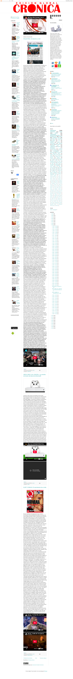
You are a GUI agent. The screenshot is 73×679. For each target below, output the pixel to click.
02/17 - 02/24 (54, 304)
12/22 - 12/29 (54, 227)
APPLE (60, 136)
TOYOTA (51, 167)
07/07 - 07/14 (54, 264)
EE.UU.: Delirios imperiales (18, 210)
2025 (52, 215)
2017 (52, 317)
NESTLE (51, 194)
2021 (52, 221)
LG (59, 141)
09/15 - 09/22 (54, 249)
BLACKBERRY (56, 151)
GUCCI (60, 175)
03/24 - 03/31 (54, 296)
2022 (52, 220)
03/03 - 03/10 (54, 301)
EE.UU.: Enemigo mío (55, 99)
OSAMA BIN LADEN (57, 195)
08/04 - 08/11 (54, 258)
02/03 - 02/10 (54, 307)
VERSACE (60, 181)
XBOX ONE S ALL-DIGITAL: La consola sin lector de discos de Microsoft (34, 375)
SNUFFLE (51, 202)
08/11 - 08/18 (54, 257)
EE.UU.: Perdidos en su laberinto (18, 235)
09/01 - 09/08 (54, 252)
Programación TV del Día (56, 68)
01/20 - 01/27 (54, 310)
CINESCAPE (52, 138)
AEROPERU (60, 182)
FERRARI (52, 142)
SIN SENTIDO (53, 98)
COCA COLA (56, 185)
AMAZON (56, 164)
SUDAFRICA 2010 (53, 174)
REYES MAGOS (59, 152)
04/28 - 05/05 (54, 280)
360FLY (52, 182)
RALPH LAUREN (58, 173)
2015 (52, 320)
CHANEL (59, 184)
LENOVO (51, 177)
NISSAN (51, 173)
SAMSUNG (52, 131)
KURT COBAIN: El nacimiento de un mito (34, 487)
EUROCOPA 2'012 (54, 145)
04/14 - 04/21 (54, 283)
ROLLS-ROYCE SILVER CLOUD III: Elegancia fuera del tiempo (56, 88)
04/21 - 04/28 (54, 281)
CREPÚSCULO (54, 117)
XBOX (28, 484)
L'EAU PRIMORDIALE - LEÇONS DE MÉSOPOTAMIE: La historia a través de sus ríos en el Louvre (56, 105)
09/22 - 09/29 (54, 247)
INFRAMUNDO (54, 109)
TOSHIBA (60, 202)
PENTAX (59, 196)
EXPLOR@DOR (54, 91)
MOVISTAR (51, 193)
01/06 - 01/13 (54, 313)
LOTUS (54, 192)
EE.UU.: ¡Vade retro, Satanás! (18, 223)
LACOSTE (52, 165)
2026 (52, 213)
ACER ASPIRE (59, 162)
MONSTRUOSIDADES (55, 135)
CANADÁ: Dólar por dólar (18, 23)
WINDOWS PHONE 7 (53, 204)
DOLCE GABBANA (53, 172)
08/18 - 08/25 (54, 255)
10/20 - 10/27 (54, 241)
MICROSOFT (52, 147)
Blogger (45, 671)
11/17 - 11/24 (54, 235)
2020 (52, 223)
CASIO (59, 171)
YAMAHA (57, 205)
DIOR (59, 166)
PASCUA (51, 157)
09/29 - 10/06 (54, 246)
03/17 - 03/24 (54, 298)
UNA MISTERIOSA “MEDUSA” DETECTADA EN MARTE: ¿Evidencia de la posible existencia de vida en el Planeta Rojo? (56, 112)
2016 (52, 318)
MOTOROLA (58, 144)
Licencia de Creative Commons (38, 664)
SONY (60, 131)
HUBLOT (60, 167)
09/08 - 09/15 (54, 250)
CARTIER (55, 184)
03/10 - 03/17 (54, 299)
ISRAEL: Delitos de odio (18, 84)
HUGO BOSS (58, 163)
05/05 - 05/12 (54, 278)
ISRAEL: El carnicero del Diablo (18, 288)
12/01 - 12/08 (54, 232)
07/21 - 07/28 (54, 261)
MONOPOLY (58, 165)
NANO (56, 193)
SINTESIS (29, 371)
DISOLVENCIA (29, 655)
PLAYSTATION (52, 148)
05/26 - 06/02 (54, 274)
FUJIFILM (60, 148)
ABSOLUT (56, 182)
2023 (52, 218)
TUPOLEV (56, 181)
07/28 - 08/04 (54, 260)
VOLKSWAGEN (52, 162)
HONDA (56, 167)
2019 (52, 224)
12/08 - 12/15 (54, 230)
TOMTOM (52, 181)
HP (60, 164)
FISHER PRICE (58, 187)
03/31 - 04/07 (54, 295)
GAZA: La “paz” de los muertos (18, 274)
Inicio (36, 658)
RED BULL (58, 161)
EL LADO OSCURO (55, 73)
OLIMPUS (51, 195)
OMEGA (60, 177)
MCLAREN (52, 164)
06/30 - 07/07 (54, 266)
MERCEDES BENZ (56, 153)
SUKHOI (58, 157)
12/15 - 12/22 (54, 229)
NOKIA (59, 146)
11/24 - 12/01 (54, 233)
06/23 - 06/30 (54, 267)
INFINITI (59, 176)
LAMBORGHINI (53, 146)
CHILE (60, 174)
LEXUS (56, 177)
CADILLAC (53, 171)
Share (25, 369)
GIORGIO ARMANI (53, 175)
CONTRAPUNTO (54, 78)
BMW (53, 144)
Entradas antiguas (43, 658)
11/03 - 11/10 (54, 238)
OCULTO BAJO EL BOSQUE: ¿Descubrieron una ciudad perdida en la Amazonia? (56, 75)
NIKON (58, 142)
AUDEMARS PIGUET (55, 183)
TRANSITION (53, 203)
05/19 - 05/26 (54, 275)
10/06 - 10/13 (54, 244)
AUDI (52, 163)
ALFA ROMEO (53, 166)
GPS (60, 172)
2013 (52, 323)
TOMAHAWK (56, 202)
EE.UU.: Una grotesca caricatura (18, 113)
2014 (52, 321)
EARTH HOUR (52, 187)
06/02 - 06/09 (54, 272)
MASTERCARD (59, 192)
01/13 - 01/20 (54, 312)
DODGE (60, 186)
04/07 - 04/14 (54, 284)
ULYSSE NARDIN (58, 203)
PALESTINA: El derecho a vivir (31, 39)
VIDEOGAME (53, 134)
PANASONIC (52, 141)
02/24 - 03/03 (54, 302)
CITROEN (51, 185)
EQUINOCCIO (53, 136)
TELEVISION (59, 138)
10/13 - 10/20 (54, 243)
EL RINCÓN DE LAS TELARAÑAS (55, 86)
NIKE (60, 194)
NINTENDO (52, 152)
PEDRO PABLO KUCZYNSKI (55, 154)
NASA (56, 133)
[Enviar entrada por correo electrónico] (39, 370)
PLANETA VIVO (56, 137)
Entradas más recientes (28, 658)
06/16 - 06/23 (54, 269)
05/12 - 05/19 (54, 277)
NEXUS (56, 194)
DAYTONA (55, 186)
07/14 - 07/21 (54, 263)
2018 (52, 315)
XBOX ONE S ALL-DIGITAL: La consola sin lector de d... (57, 289)
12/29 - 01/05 (54, 226)
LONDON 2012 (58, 156)
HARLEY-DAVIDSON (53, 176)
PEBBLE (55, 196)
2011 (52, 326)
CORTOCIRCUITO (54, 102)
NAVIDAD (60, 143)
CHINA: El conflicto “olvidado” (18, 302)
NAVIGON (59, 193)
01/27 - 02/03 (54, 309)
